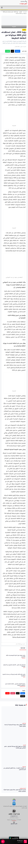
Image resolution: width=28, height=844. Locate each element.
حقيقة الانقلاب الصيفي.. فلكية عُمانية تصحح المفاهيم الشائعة (15, 684)
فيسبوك (17, 51)
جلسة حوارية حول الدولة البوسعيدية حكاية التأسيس (15, 656)
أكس (12, 51)
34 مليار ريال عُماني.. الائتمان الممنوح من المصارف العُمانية (14, 665)
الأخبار (20, 12)
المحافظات (23, 658)
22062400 (22, 1)
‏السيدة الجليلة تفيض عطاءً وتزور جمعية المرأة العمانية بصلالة (15, 790)
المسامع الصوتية (22, 686)
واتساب (7, 51)
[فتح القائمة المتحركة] (2, 7)
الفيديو (24, 745)
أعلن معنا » (23, 4)
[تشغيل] (3, 841)
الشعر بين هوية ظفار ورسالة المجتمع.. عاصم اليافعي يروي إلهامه (15, 747)
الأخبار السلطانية (23, 788)
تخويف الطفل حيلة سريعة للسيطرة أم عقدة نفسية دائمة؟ (15, 725)
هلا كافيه (24, 723)
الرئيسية (25, 12)
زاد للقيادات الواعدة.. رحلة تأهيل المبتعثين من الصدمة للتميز (15, 769)
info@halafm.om (14, 816)
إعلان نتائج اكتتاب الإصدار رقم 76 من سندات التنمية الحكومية (14, 675)
